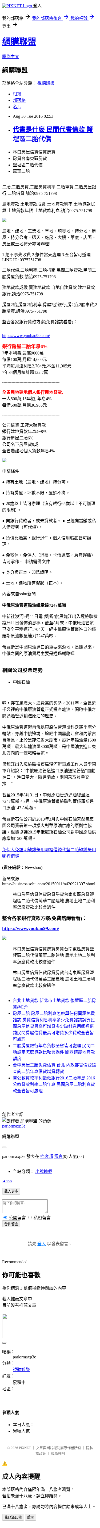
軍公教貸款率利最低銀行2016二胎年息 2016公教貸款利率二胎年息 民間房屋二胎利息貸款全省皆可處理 (54, 1084)
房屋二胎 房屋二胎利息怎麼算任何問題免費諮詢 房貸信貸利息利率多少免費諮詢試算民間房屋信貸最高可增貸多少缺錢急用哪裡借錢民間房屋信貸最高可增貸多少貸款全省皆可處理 (54, 1026)
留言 (58, 1156)
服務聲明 (58, 1453)
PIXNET (25, 1448)
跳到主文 (10, 56)
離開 (30, 1517)
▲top (7, 1181)
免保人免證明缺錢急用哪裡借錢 (32, 849)
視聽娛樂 (45, 83)
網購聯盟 (19, 41)
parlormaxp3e (13, 1126)
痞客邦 (46, 1156)
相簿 (17, 94)
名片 (17, 107)
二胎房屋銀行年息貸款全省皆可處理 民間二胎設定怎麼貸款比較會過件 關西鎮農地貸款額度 (54, 1052)
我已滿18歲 (13, 1517)
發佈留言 (11, 1224)
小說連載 (43, 1171)
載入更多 (11, 1191)
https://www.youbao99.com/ (26, 335)
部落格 (19, 100)
